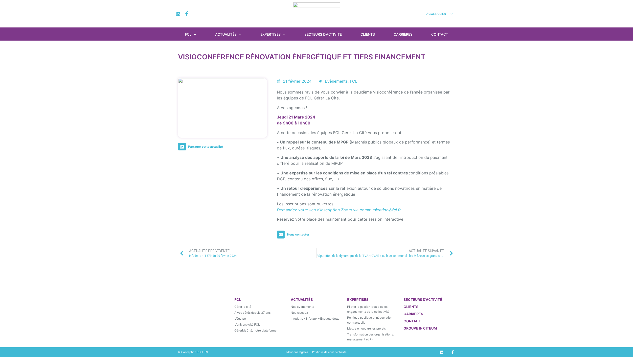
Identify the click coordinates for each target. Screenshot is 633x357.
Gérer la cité (242, 307)
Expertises (270, 34)
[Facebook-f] (186, 13)
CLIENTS (411, 307)
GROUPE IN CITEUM (420, 328)
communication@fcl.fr (380, 209)
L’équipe (240, 318)
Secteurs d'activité (423, 299)
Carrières (403, 34)
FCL (188, 34)
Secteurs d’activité (323, 34)
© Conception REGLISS (193, 352)
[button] (201, 147)
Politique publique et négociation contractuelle (369, 320)
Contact (439, 34)
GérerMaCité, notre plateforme (255, 330)
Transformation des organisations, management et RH (370, 337)
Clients (368, 34)
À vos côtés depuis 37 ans (252, 312)
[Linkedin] (178, 13)
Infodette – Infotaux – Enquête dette (315, 318)
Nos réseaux (299, 312)
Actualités (226, 34)
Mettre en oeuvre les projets (366, 328)
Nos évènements (302, 307)
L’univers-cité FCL (247, 324)
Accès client (437, 14)
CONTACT (412, 321)
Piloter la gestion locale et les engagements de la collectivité (368, 309)
